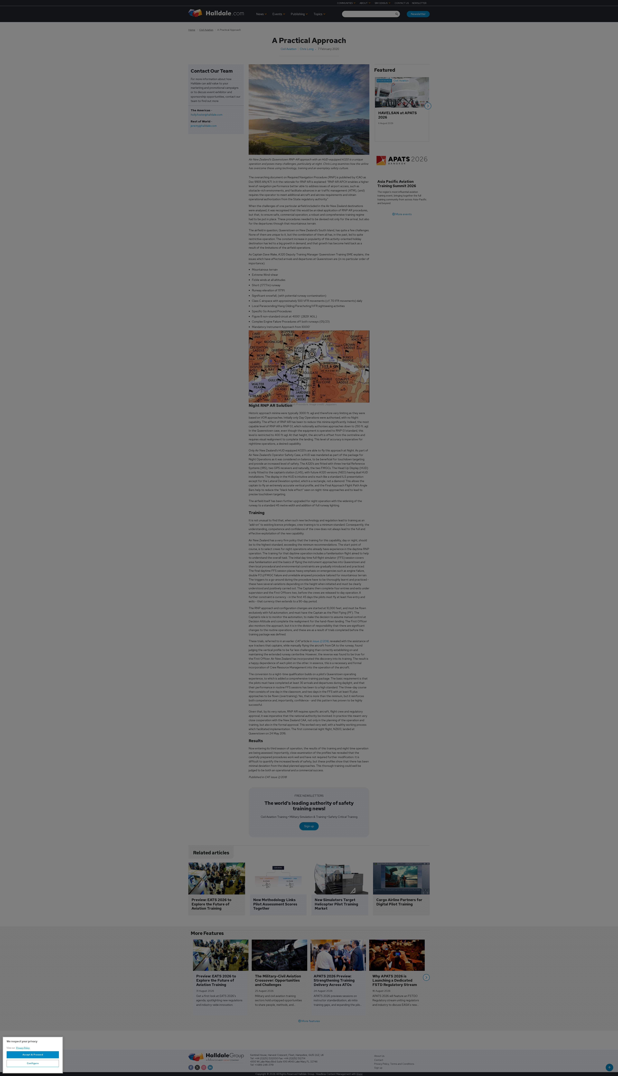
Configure (33, 1063)
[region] (33, 1055)
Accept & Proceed (33, 1054)
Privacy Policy (23, 1048)
